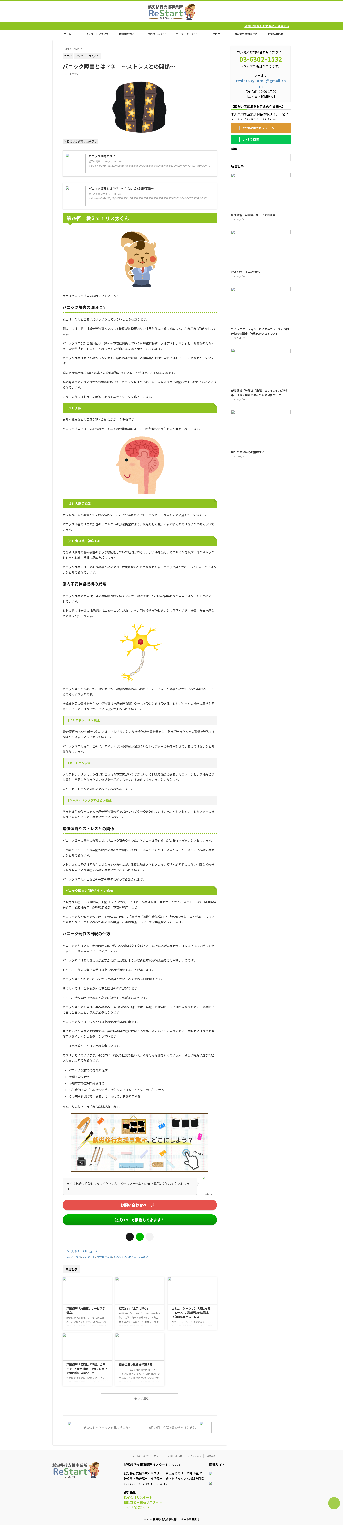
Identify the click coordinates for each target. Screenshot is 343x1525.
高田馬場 (143, 1256)
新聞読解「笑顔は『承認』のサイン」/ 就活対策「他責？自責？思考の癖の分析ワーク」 (86, 1368)
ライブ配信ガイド (136, 1507)
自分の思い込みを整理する (135, 1364)
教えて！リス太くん (86, 1251)
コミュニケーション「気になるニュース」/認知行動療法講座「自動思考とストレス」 (191, 1312)
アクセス (158, 1456)
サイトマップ (194, 1456)
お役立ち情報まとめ (246, 34)
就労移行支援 (104, 1256)
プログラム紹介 (157, 34)
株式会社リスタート (138, 1497)
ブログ (216, 34)
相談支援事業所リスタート (143, 1502)
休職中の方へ (127, 34)
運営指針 (211, 1456)
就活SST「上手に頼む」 (134, 1308)
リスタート (88, 1256)
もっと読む (141, 1398)
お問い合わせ (275, 34)
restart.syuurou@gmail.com (261, 83)
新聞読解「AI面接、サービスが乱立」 (254, 215)
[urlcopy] (150, 1237)
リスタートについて (97, 34)
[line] (140, 1237)
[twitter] (130, 1237)
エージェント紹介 (186, 34)
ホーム (67, 34)
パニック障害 (73, 1256)
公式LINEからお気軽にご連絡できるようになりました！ (207, 26)
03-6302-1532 (260, 59)
